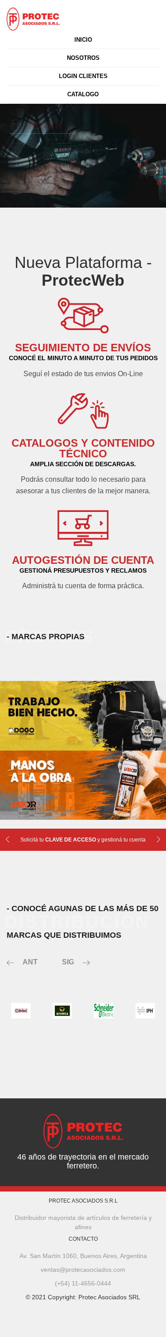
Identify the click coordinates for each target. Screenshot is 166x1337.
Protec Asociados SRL (109, 1297)
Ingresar (23, 191)
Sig (68, 962)
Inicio (83, 39)
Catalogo (83, 94)
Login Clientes (83, 76)
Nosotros (83, 58)
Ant (30, 962)
